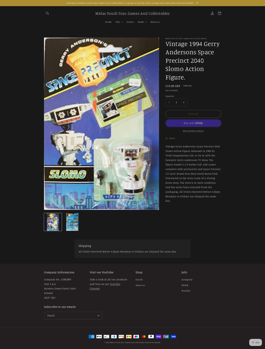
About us (140, 285)
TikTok (184, 285)
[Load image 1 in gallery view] (53, 222)
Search (139, 279)
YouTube (185, 290)
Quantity (169, 96)
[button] (47, 13)
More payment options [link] (193, 131)
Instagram (187, 279)
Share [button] (172, 138)
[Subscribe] (98, 315)
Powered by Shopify (152, 342)
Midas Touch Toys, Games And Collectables (127, 342)
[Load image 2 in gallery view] (72, 222)
